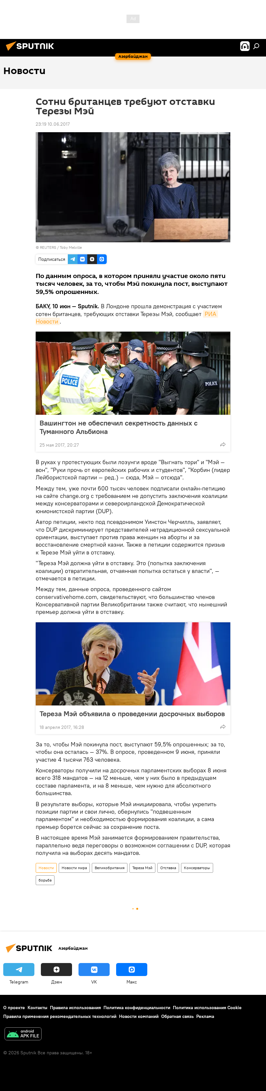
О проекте (14, 1007)
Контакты (37, 1007)
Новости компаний (139, 1016)
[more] (222, 444)
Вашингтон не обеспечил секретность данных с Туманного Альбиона (119, 427)
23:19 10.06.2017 (53, 124)
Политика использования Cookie (207, 1007)
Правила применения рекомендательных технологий (59, 1016)
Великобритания (110, 867)
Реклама (205, 1016)
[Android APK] (23, 1034)
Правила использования (75, 1007)
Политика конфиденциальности (136, 1007)
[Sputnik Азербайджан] (31, 52)
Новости (46, 867)
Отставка (168, 867)
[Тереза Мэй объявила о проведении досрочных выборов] (133, 663)
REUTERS (48, 247)
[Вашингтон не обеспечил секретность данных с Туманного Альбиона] (133, 373)
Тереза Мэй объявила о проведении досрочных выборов (132, 713)
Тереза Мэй (142, 867)
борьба (45, 880)
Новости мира (74, 867)
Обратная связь (177, 1016)
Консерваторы (197, 867)
